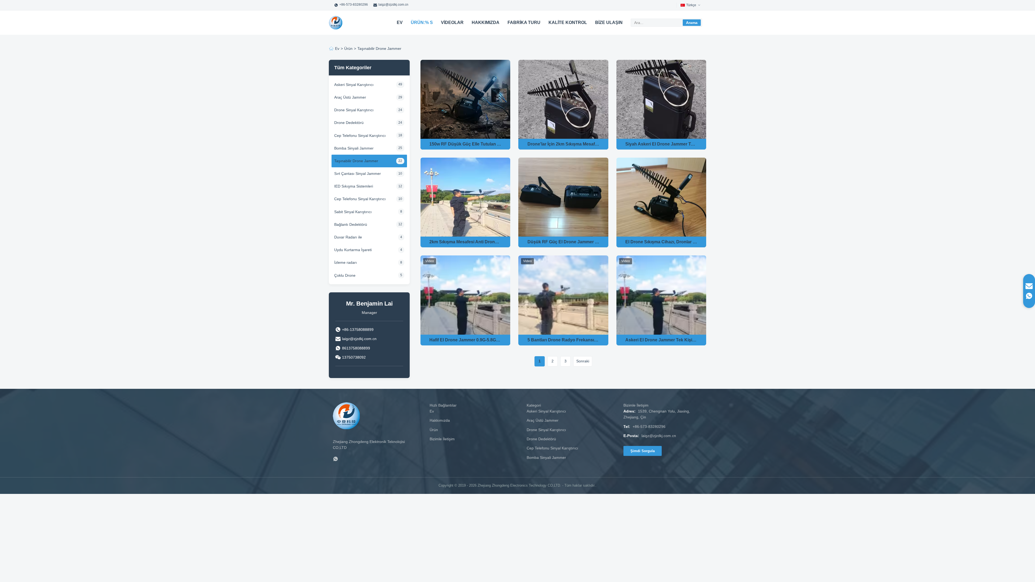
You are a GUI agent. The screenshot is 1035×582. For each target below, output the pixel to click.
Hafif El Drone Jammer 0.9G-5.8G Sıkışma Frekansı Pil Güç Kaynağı (465, 340)
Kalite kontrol (567, 22)
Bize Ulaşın (609, 22)
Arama (692, 22)
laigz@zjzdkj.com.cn (393, 4)
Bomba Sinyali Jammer (546, 457)
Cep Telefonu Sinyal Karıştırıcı (552, 448)
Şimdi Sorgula (642, 451)
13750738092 (354, 357)
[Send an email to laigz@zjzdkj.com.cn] (1029, 286)
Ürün (348, 48)
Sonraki (582, 361)
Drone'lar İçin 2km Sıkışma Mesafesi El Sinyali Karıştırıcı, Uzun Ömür (563, 144)
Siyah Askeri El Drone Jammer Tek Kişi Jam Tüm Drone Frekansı (661, 144)
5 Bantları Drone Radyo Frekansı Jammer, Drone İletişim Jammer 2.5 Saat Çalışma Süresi (563, 340)
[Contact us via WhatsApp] (1029, 296)
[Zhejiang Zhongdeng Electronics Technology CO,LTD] (335, 22)
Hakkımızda (485, 22)
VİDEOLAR (452, 22)
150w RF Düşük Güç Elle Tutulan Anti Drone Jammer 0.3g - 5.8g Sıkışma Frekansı (465, 144)
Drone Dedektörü (541, 439)
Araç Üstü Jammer (542, 420)
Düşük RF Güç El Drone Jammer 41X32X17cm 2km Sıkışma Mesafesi (563, 242)
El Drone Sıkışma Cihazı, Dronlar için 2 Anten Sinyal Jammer (661, 242)
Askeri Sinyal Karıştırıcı (546, 411)
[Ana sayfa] (331, 48)
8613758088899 (356, 348)
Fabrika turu (524, 22)
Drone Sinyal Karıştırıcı (546, 430)
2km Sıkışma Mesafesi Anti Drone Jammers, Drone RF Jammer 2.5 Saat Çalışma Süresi (465, 242)
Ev (400, 22)
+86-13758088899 (358, 329)
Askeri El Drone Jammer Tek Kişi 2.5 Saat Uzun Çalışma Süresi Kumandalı (661, 340)
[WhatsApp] (335, 460)
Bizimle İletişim (442, 439)
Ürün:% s (422, 22)
